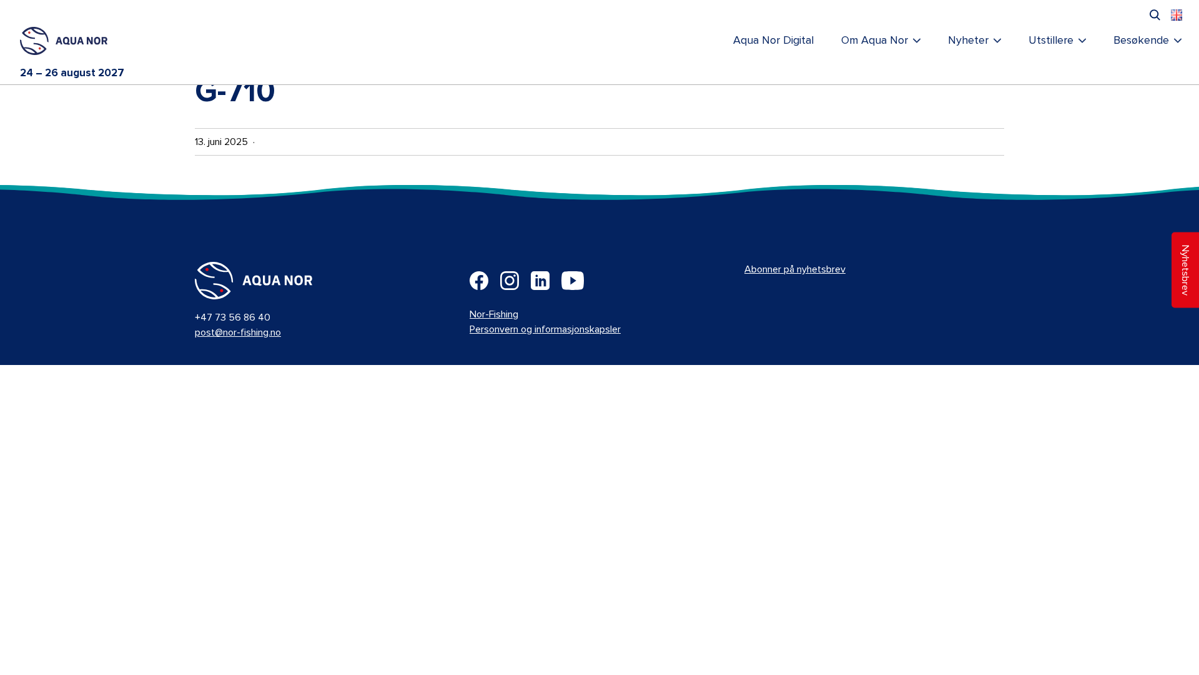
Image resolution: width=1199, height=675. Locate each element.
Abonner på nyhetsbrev (795, 269)
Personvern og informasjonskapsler (545, 329)
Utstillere (1051, 40)
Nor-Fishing (494, 314)
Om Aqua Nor (874, 40)
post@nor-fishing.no (238, 333)
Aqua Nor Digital (773, 40)
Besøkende (1141, 40)
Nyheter (968, 40)
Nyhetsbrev (1185, 270)
